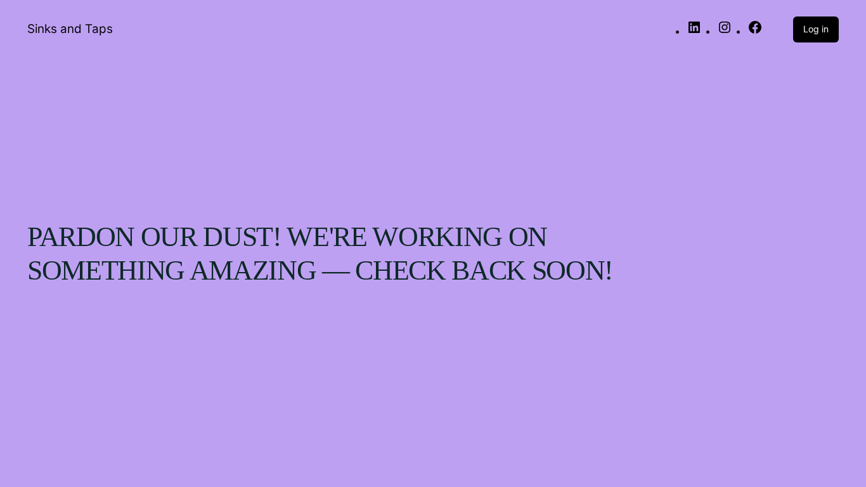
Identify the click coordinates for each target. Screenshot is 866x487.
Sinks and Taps (70, 29)
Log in (816, 28)
